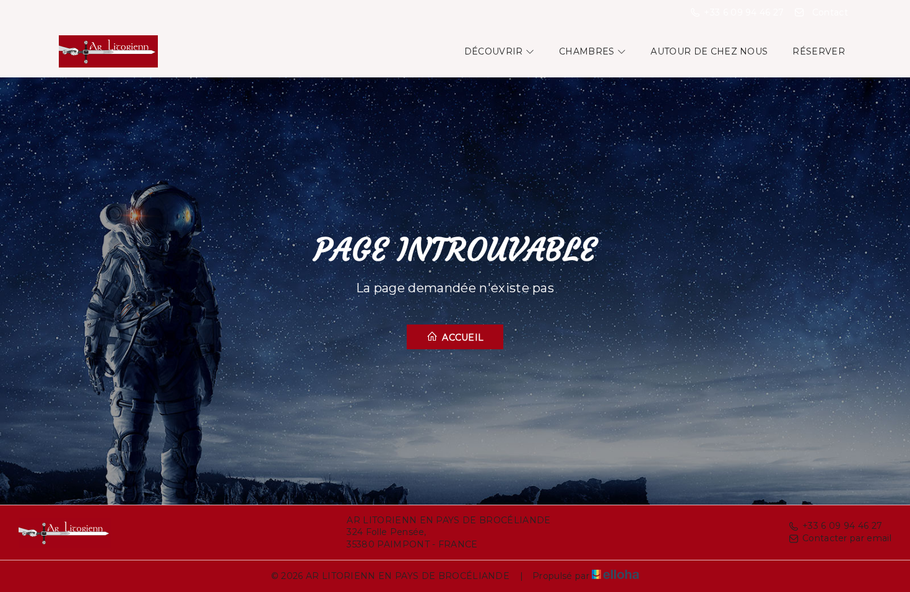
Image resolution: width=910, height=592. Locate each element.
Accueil (462, 337)
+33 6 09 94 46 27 (842, 525)
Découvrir (495, 51)
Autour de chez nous (709, 51)
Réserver (818, 51)
